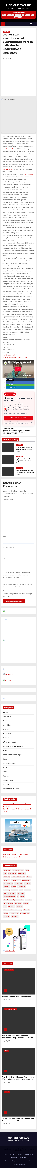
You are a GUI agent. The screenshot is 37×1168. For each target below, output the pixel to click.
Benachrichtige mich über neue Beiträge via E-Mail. (17, 595)
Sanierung (18, 903)
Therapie (26, 910)
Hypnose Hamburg (9, 893)
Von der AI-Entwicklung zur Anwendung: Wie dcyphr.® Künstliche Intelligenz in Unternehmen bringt (18, 1079)
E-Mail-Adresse (9, 548)
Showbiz (6, 767)
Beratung (7, 877)
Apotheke (16, 870)
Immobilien (18, 15)
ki (23, 15)
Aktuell (5, 712)
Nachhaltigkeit (8, 903)
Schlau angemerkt (9, 763)
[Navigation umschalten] (31, 24)
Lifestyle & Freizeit (9, 742)
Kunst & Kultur (8, 734)
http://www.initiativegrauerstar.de (15, 357)
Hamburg (7, 890)
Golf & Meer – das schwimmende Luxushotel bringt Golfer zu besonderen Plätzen (18, 1038)
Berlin (32, 15)
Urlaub (6, 913)
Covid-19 (6, 880)
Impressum (14, 1158)
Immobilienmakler (9, 897)
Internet (6, 729)
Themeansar (18, 1151)
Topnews (6, 784)
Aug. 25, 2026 (7, 999)
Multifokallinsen (8, 169)
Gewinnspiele (29, 1154)
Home (5, 1154)
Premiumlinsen (11, 149)
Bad (5, 873)
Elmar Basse (18, 883)
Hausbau (14, 890)
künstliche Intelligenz (10, 900)
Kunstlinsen (29, 174)
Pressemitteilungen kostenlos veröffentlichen (18, 1161)
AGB (10, 1154)
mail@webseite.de (9, 355)
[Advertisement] (18, 77)
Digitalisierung (8, 883)
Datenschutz (20, 1154)
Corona (27, 15)
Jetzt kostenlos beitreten (18, 418)
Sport (5, 772)
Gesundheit (10, 15)
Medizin (21, 900)
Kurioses (6, 738)
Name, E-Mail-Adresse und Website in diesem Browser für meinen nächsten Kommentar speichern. (16, 575)
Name (5, 537)
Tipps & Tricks (8, 780)
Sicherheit (11, 906)
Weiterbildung (24, 913)
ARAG (3, 15)
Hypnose (27, 890)
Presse (18, 451)
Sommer (19, 906)
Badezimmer (12, 873)
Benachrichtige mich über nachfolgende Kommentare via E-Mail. (17, 585)
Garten (13, 887)
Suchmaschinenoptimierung (13, 910)
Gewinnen (6, 721)
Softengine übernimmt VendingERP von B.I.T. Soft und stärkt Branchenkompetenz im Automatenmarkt (18, 1121)
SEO (5, 906)
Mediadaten (22, 1158)
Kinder (22, 897)
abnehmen (7, 870)
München (29, 900)
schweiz (25, 903)
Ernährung (27, 883)
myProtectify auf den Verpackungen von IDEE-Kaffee (24, 461)
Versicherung (18, 17)
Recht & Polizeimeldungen (12, 755)
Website (6, 559)
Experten (6, 887)
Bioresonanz (21, 877)
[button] (34, 24)
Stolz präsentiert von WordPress (12, 1149)
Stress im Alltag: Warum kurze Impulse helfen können (24, 449)
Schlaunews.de (18, 5)
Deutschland (26, 880)
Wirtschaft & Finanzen (11, 789)
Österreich (14, 916)
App (22, 870)
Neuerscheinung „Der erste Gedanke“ (17, 996)
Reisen (5, 759)
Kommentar (8, 500)
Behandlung (22, 873)
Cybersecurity (15, 880)
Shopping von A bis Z (18, 1164)
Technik (6, 776)
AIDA (14, 1154)
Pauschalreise (16, 857)
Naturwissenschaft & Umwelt (13, 746)
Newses (29, 1149)
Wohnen (6, 916)
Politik (5, 750)
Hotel (21, 890)
